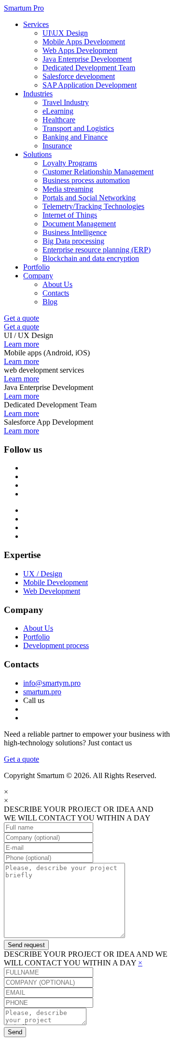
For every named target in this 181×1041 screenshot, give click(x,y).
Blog (49, 302)
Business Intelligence (74, 232)
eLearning (57, 111)
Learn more (21, 344)
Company (38, 276)
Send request (26, 945)
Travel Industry (65, 102)
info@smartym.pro (52, 683)
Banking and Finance (75, 137)
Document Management (79, 224)
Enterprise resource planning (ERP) (96, 250)
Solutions (37, 154)
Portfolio (36, 267)
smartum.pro (42, 692)
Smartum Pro (24, 8)
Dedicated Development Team (88, 68)
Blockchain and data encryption (90, 258)
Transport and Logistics (78, 128)
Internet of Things (69, 215)
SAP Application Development (89, 85)
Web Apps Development (79, 50)
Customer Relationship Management (97, 172)
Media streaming (67, 189)
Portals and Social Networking (89, 198)
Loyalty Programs (69, 163)
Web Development (51, 591)
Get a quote (21, 318)
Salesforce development (78, 76)
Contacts (55, 293)
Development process (56, 645)
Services (36, 24)
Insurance (57, 146)
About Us (57, 284)
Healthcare (58, 120)
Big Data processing (73, 241)
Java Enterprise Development (87, 59)
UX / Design (42, 574)
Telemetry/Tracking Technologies (93, 206)
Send (15, 1032)
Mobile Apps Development (83, 42)
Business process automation (86, 180)
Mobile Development (55, 582)
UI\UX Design (65, 33)
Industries (38, 94)
